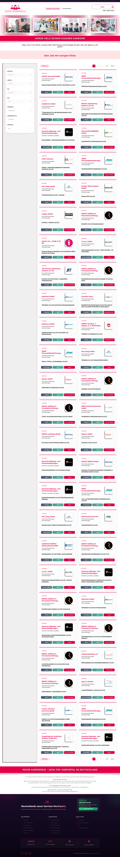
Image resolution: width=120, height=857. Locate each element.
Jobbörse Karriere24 (53, 8)
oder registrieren (108, 10)
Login (102, 7)
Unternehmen (66, 8)
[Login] (113, 7)
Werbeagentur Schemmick (94, 853)
